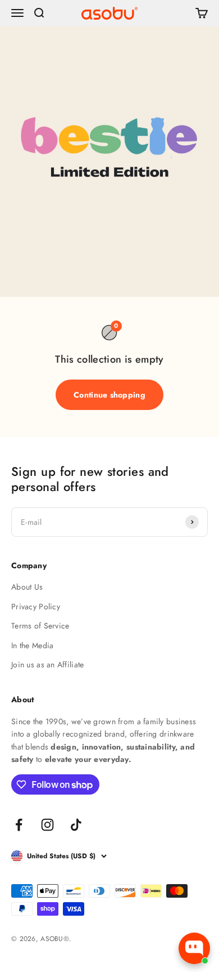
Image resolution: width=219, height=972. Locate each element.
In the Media (32, 645)
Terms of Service (40, 625)
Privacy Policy (35, 606)
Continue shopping (109, 394)
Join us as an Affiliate (47, 664)
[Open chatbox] (194, 948)
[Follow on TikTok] (76, 824)
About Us (27, 586)
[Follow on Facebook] (18, 824)
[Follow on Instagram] (47, 824)
